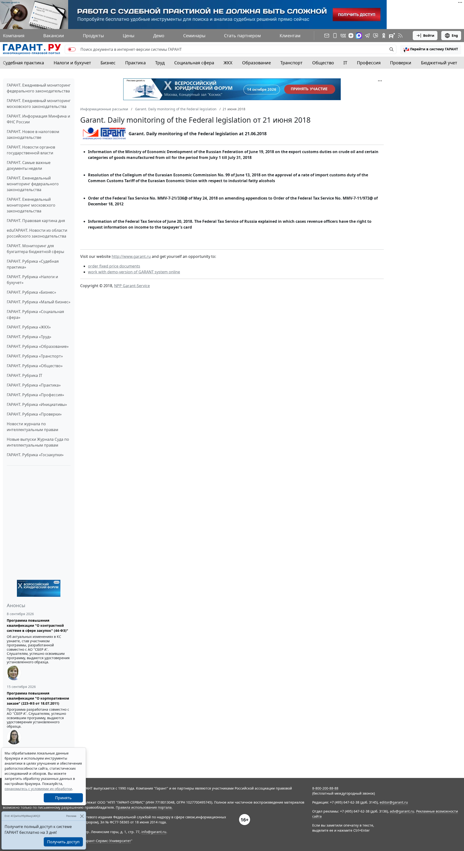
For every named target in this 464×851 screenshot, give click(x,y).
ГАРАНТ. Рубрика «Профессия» (35, 394)
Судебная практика (23, 63)
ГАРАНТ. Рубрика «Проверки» (34, 414)
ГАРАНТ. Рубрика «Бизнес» (31, 292)
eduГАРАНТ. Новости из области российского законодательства (37, 233)
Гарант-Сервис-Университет (107, 840)
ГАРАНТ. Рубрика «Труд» (29, 336)
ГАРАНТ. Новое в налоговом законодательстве (33, 134)
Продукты (93, 35)
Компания (13, 35)
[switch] (72, 49)
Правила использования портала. (144, 807)
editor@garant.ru (394, 802)
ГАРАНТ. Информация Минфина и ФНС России (38, 119)
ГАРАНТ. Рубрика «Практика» (34, 385)
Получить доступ (63, 841)
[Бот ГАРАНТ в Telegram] (375, 35)
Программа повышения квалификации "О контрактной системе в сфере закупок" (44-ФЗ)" (37, 625)
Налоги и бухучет (72, 63)
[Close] (81, 816)
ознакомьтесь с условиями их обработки (38, 788)
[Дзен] (350, 35)
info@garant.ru (153, 831)
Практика (135, 63)
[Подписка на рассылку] (327, 35)
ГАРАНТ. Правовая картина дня (36, 220)
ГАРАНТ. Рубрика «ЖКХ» (29, 327)
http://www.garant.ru (131, 256)
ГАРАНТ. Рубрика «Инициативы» (37, 404)
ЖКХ (228, 63)
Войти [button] (428, 35)
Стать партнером (242, 35)
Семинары (194, 35)
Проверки (400, 63)
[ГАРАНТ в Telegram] (367, 35)
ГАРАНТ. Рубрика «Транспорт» (35, 356)
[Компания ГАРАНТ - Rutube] (392, 35)
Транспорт (291, 63)
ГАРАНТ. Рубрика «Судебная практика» (33, 264)
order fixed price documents (114, 266)
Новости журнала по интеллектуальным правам (32, 426)
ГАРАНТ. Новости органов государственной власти (31, 150)
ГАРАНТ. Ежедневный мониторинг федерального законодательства (39, 88)
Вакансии (53, 35)
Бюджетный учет (439, 63)
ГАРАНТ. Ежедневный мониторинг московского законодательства (39, 103)
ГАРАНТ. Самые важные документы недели (29, 165)
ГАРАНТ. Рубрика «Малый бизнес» (38, 302)
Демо (158, 35)
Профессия (369, 63)
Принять (63, 797)
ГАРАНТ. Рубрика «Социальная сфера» (35, 314)
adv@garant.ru (402, 811)
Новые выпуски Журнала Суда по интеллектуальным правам (38, 442)
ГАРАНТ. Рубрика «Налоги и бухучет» (32, 279)
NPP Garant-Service (132, 285)
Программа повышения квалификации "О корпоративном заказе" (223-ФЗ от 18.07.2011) (38, 698)
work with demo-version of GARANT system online (134, 272)
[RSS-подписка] (400, 35)
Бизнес (108, 63)
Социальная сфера (194, 63)
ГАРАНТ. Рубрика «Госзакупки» (35, 454)
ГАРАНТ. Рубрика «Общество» (35, 365)
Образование (256, 63)
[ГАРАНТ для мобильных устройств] (335, 35)
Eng (455, 35)
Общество (323, 63)
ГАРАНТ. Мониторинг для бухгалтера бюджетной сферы (35, 248)
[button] (430, 49)
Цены (128, 35)
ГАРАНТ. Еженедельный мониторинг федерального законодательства (33, 183)
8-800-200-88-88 (325, 788)
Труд (160, 63)
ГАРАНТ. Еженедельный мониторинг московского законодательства (31, 205)
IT (345, 63)
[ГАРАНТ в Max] (359, 35)
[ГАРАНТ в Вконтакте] (343, 35)
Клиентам (290, 35)
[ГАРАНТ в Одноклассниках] (384, 35)
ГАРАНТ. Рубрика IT (24, 375)
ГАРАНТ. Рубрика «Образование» (38, 346)
